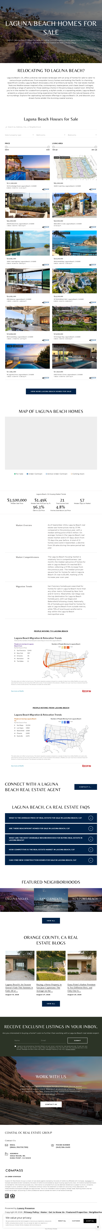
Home (44, 1212)
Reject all (62, 1221)
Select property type (13, 135)
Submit (77, 1040)
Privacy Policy (70, 1049)
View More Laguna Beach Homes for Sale (51, 391)
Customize (76, 1221)
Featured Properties (76, 1212)
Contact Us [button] (51, 1104)
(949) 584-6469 (63, 1147)
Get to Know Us (57, 1212)
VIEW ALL (51, 1004)
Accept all (90, 1221)
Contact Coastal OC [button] (88, 787)
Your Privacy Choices (51, 1229)
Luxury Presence (26, 1208)
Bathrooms (40, 135)
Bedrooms (72, 135)
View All (51, 921)
